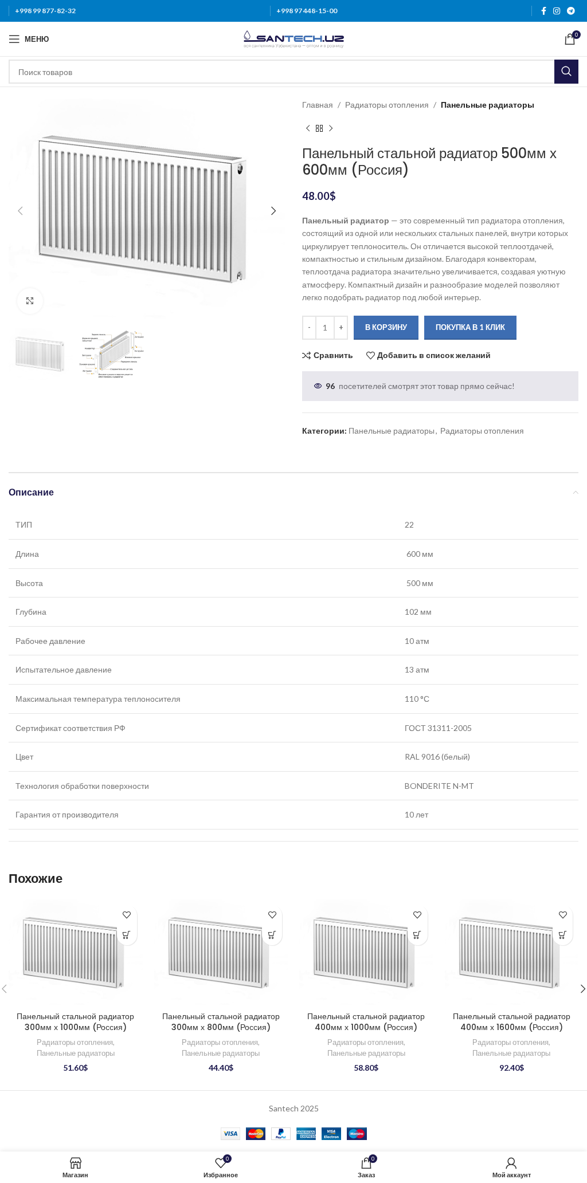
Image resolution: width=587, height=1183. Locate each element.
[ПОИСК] (566, 72)
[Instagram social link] (556, 11)
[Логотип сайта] (293, 38)
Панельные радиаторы (487, 104)
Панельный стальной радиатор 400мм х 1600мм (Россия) (511, 1022)
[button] (127, 935)
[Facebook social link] (544, 11)
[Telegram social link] (570, 11)
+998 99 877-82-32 (45, 10)
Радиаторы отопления (387, 104)
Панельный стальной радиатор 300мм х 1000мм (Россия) (75, 1022)
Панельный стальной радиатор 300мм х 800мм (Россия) (221, 1022)
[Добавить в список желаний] (127, 915)
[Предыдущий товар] (308, 128)
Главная (317, 104)
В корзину (386, 327)
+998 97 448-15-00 (306, 10)
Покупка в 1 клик (470, 327)
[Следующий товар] (330, 128)
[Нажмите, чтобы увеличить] (30, 301)
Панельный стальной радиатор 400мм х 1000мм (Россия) (366, 1022)
